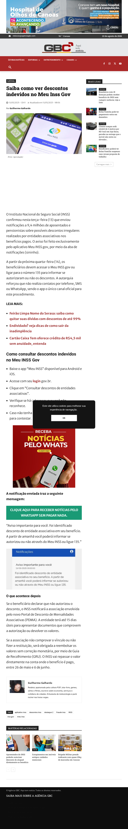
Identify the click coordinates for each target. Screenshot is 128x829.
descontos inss (35, 712)
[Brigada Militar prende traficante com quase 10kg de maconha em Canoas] (70, 743)
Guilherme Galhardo (20, 108)
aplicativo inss (20, 712)
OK (64, 418)
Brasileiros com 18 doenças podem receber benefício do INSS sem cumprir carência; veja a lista (109, 97)
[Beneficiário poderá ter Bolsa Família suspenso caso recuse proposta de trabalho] (91, 148)
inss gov (10, 716)
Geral (11, 81)
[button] (10, 67)
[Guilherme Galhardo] (17, 690)
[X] (114, 63)
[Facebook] (104, 63)
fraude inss (60, 712)
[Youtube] (120, 63)
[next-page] (13, 770)
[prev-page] (8, 770)
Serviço (102, 89)
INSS (70, 712)
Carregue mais (102, 164)
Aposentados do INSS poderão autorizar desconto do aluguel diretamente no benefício (17, 758)
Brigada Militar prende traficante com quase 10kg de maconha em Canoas (69, 757)
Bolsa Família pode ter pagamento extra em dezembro (109, 114)
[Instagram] (109, 63)
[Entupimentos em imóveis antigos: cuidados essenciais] (44, 743)
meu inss (21, 716)
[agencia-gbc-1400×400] (64, 32)
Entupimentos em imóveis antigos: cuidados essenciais (44, 757)
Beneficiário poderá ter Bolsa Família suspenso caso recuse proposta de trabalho (109, 152)
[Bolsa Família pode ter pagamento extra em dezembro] (91, 111)
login (37, 381)
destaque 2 (48, 712)
